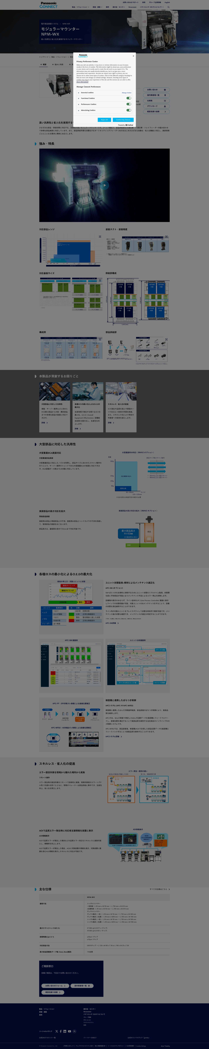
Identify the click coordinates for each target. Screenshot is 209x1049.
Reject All (104, 120)
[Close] (133, 56)
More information (82, 82)
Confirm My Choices (123, 120)
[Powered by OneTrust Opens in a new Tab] (126, 125)
